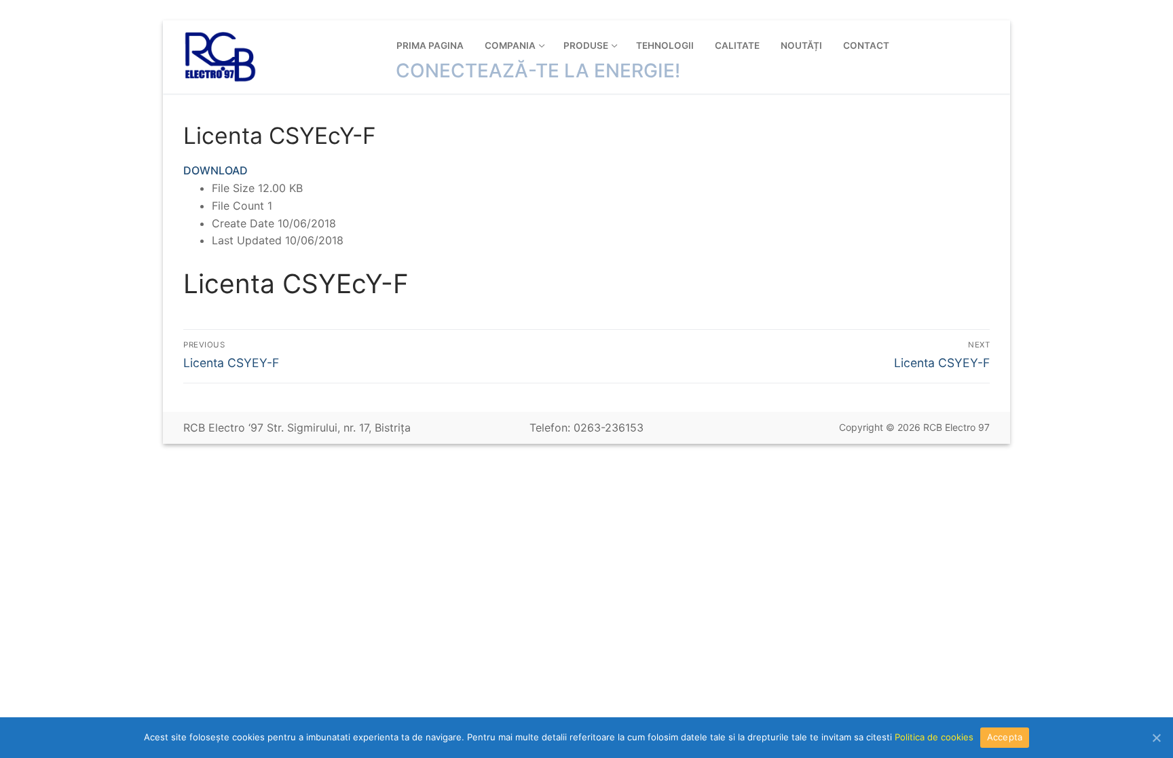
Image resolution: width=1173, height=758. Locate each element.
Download (215, 170)
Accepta (1005, 737)
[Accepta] (1156, 737)
